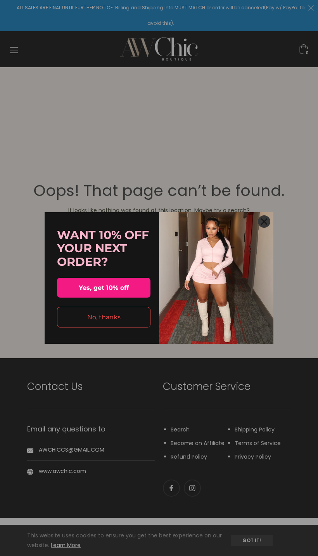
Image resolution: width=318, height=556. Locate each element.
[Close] (264, 221)
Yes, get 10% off (104, 287)
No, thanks (104, 317)
